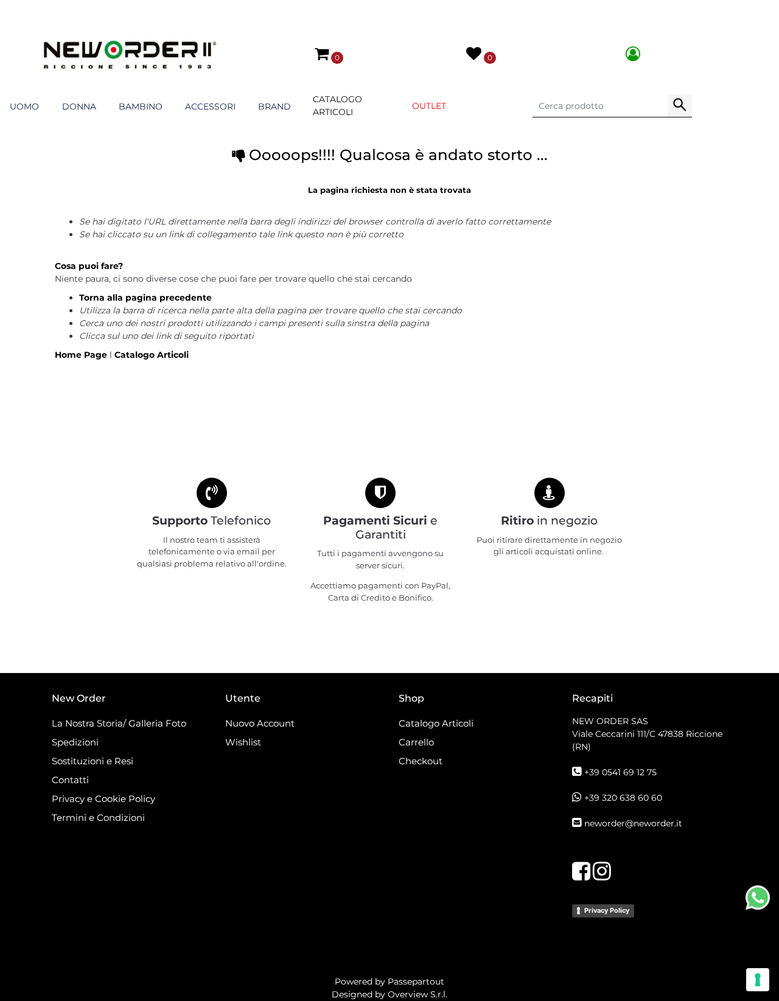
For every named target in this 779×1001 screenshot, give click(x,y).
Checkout (420, 761)
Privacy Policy (606, 910)
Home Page (82, 354)
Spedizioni (75, 742)
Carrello (416, 742)
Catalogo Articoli (337, 105)
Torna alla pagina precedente (145, 297)
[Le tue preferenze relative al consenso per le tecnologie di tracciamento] (757, 979)
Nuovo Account (260, 723)
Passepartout (416, 981)
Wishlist (243, 742)
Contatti (70, 780)
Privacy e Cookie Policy (103, 798)
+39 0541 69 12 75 (620, 772)
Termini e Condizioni (98, 817)
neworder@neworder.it (633, 823)
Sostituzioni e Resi (94, 761)
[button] (680, 105)
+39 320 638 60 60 (623, 797)
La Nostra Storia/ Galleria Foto (119, 723)
